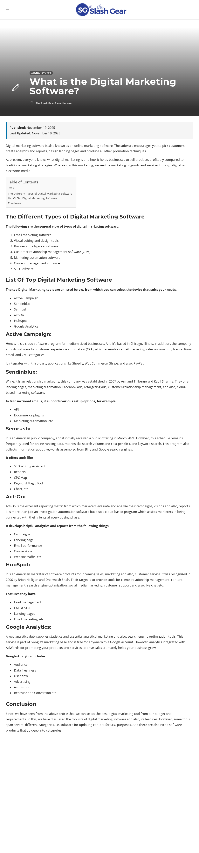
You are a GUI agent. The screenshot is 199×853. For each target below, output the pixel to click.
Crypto (164, 772)
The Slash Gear (45, 103)
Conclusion (15, 203)
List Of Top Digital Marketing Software (32, 198)
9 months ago (63, 103)
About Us (140, 843)
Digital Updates (164, 785)
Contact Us (182, 843)
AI (164, 758)
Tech (164, 792)
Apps (164, 765)
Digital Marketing (41, 72)
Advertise (160, 843)
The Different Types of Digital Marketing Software (40, 193)
